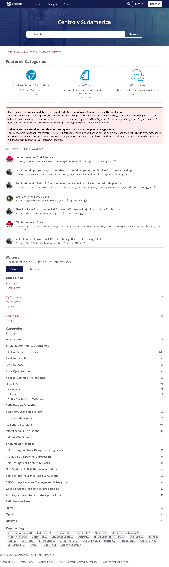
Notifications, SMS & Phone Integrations (84, 469)
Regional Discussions (84, 424)
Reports (153, 537)
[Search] (129, 4)
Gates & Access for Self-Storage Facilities (84, 488)
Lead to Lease (84, 365)
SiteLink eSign (39, 537)
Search (133, 34)
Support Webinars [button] (25, 187)
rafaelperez (77, 226)
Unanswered (84, 315)
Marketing (101, 533)
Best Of (10, 311)
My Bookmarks (84, 297)
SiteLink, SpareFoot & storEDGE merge (85, 399)
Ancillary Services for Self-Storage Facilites (84, 495)
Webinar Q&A (148, 540)
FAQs (34, 544)
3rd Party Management (84, 418)
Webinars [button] (21, 174)
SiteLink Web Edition (62, 537)
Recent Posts (13, 287)
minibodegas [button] (23, 226)
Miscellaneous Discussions (84, 431)
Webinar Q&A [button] (37, 174)
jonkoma (30, 161)
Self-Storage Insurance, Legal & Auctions (84, 475)
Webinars (84, 537)
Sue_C (71, 174)
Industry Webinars (84, 437)
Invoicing (109, 540)
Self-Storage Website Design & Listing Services (84, 450)
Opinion (84, 514)
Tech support (44, 533)
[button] (14, 148)
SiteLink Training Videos (20, 533)
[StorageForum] (15, 4)
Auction (12, 540)
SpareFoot (28, 540)
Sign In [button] (14, 269)
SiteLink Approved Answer (125, 533)
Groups (10, 320)
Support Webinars (71, 544)
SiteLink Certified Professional (84, 377)
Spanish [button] (52, 174)
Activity (10, 292)
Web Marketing (91, 540)
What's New (84, 339)
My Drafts (84, 306)
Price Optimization (84, 371)
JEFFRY (53, 161)
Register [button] (34, 269)
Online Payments (69, 540)
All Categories (13, 283)
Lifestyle (84, 520)
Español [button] (54, 187)
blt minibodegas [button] (51, 226)
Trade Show (49, 544)
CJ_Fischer (30, 200)
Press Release (128, 540)
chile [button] (36, 226)
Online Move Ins (16, 544)
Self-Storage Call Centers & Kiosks (84, 463)
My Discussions (14, 301)
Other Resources (85, 394)
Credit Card (136, 537)
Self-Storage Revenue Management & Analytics (84, 482)
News (84, 507)
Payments (63, 533)
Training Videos (85, 389)
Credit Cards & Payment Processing (84, 456)
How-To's (84, 384)
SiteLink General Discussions (84, 352)
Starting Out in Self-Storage (84, 411)
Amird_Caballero (106, 226)
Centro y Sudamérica (67, 161)
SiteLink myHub (84, 358)
